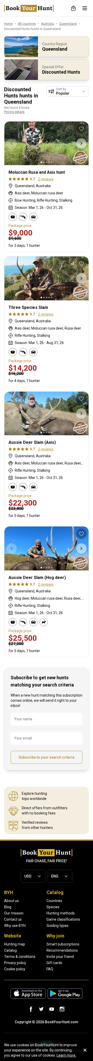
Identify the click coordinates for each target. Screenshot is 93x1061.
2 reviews (45, 179)
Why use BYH (15, 925)
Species (53, 907)
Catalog (10, 950)
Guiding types (57, 925)
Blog (7, 907)
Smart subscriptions (63, 944)
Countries (54, 901)
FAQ (50, 969)
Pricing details (14, 112)
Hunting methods (61, 913)
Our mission (14, 913)
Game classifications (63, 919)
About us (11, 901)
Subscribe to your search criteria (46, 757)
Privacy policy (15, 963)
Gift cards (54, 963)
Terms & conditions (19, 957)
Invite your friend (60, 957)
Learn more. (66, 1055)
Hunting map (14, 944)
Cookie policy (14, 969)
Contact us (13, 919)
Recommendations (62, 950)
